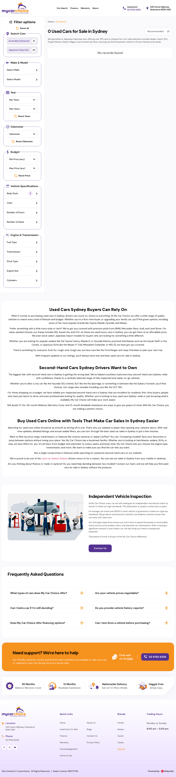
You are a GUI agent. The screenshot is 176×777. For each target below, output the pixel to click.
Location (10, 723)
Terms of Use (66, 755)
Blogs (89, 729)
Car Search (62, 8)
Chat (130, 658)
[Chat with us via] (114, 656)
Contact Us (92, 736)
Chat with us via (125, 657)
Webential (169, 771)
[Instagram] (9, 747)
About (95, 8)
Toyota (121, 742)
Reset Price (24, 175)
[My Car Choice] (15, 8)
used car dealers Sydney (54, 458)
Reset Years (24, 116)
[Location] (3, 723)
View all (121, 749)
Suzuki (120, 736)
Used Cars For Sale (69, 729)
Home (51, 21)
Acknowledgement (68, 749)
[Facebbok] (4, 747)
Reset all (24, 28)
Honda (121, 722)
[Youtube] (15, 747)
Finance (74, 8)
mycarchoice (23, 771)
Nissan (121, 729)
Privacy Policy (93, 742)
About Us (91, 722)
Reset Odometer (24, 141)
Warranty (85, 8)
